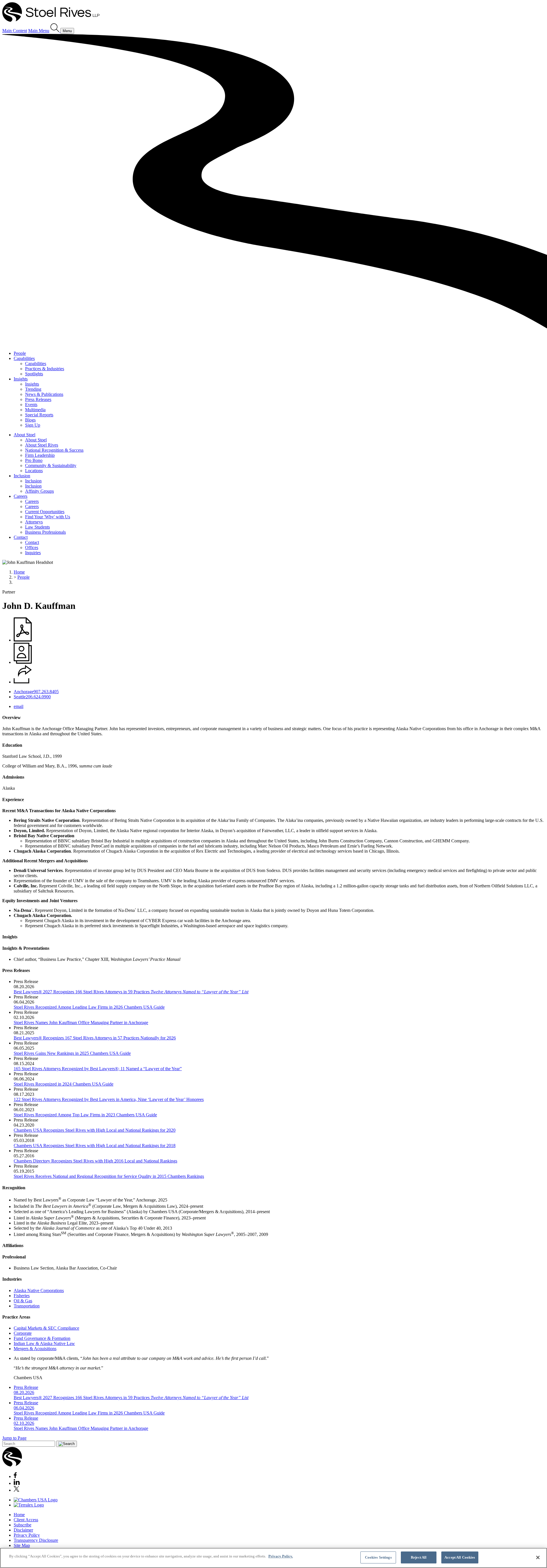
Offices (31, 547)
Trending (33, 389)
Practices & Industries (44, 368)
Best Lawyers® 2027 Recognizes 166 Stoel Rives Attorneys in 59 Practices (131, 991)
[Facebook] (15, 1476)
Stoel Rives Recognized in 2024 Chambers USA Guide (63, 1084)
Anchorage (24, 691)
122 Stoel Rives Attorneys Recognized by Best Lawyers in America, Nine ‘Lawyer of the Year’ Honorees (109, 1099)
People (20, 353)
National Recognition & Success (54, 450)
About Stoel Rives (41, 445)
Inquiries (33, 552)
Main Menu (38, 30)
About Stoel (24, 434)
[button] (23, 681)
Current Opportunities (44, 511)
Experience (13, 799)
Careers (20, 496)
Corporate (23, 1333)
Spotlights (34, 373)
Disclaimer (23, 1530)
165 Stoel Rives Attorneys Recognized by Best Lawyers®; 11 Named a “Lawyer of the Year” (98, 1068)
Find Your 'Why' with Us (47, 516)
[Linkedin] (17, 1483)
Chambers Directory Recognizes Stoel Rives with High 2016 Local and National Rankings (95, 1160)
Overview (11, 717)
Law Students (37, 527)
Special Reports (39, 414)
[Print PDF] (23, 640)
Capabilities (24, 358)
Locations (34, 470)
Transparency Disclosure (36, 1540)
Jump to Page (14, 1438)
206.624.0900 (38, 696)
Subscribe (22, 1524)
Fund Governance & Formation (42, 1338)
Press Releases (38, 399)
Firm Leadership (40, 455)
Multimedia (35, 409)
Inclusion (22, 475)
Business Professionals (45, 532)
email (18, 706)
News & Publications (44, 394)
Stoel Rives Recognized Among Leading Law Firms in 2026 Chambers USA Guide (89, 1007)
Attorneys (34, 521)
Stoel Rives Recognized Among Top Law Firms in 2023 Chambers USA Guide (85, 1114)
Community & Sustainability (50, 465)
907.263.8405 (46, 691)
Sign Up (32, 425)
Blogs (30, 419)
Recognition (13, 1187)
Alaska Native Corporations (39, 1290)
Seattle (20, 696)
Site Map (22, 1545)
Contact (21, 537)
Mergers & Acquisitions (35, 1348)
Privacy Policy (27, 1535)
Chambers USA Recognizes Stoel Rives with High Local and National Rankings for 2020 (94, 1130)
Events (31, 404)
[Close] (538, 1557)
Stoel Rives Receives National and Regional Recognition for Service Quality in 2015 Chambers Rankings (109, 1176)
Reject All (418, 1557)
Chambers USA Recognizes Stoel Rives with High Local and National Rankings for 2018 (94, 1145)
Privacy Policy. (280, 1556)
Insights (21, 378)
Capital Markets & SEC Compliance (46, 1328)
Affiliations (12, 1245)
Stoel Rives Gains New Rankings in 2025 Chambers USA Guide (72, 1053)
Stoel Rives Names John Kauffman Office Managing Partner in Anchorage (81, 1022)
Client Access (26, 1519)
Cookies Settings (378, 1557)
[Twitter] (16, 1490)
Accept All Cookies (459, 1557)
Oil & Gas (23, 1300)
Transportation (27, 1305)
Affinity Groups (39, 491)
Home (19, 572)
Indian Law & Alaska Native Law (44, 1343)
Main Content (14, 30)
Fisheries (22, 1295)
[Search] (55, 30)
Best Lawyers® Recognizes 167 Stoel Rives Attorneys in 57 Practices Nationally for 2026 (95, 1037)
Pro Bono (33, 460)
